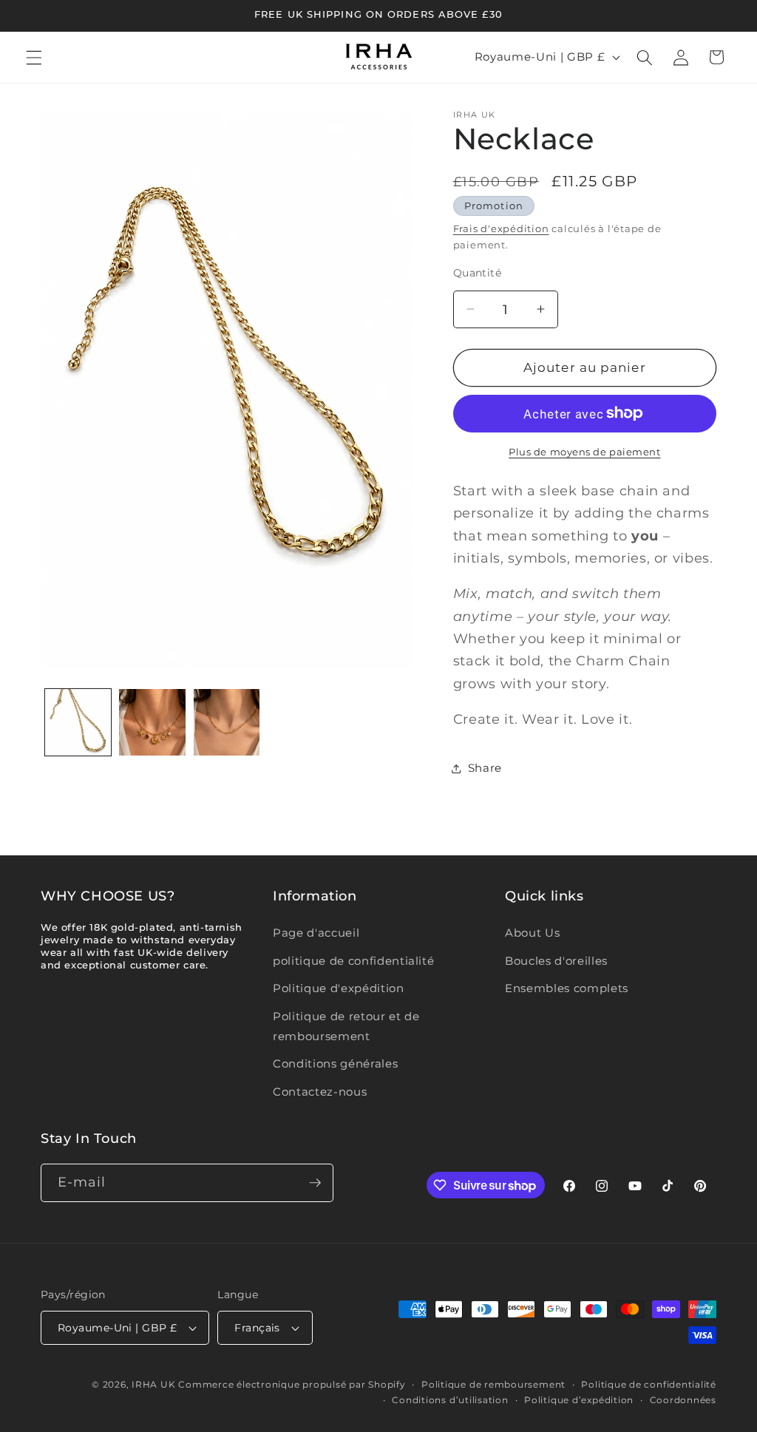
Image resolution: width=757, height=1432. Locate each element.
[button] (34, 57)
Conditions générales (335, 1063)
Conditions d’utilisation (450, 1399)
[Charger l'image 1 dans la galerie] (78, 722)
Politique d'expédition (338, 988)
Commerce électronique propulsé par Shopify (291, 1384)
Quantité (477, 272)
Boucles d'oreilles (556, 961)
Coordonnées (683, 1399)
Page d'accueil (316, 933)
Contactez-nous (320, 1092)
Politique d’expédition (579, 1399)
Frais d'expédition (501, 228)
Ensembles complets (566, 988)
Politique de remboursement (493, 1384)
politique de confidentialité (353, 961)
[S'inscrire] (315, 1183)
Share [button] (485, 768)
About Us (532, 933)
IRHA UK (153, 1384)
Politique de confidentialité (648, 1384)
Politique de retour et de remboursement (346, 1026)
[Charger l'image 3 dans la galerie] (227, 722)
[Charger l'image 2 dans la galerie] (152, 722)
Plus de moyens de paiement (584, 452)
